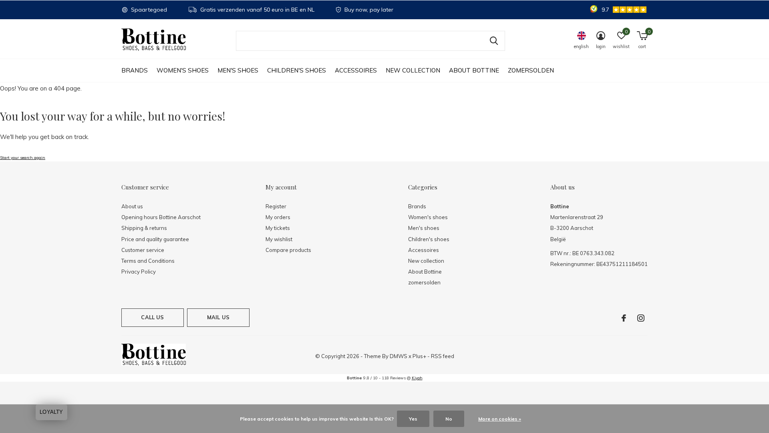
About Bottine (474, 70)
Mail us (218, 317)
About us (132, 206)
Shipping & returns (144, 228)
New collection (413, 70)
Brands (134, 70)
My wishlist (279, 239)
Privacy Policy (138, 271)
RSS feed (442, 356)
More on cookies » (499, 419)
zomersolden (531, 70)
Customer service (142, 250)
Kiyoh (417, 378)
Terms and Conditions (148, 261)
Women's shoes (183, 70)
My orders (278, 217)
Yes (413, 419)
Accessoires (356, 70)
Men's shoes (237, 70)
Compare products (288, 250)
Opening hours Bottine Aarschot (161, 217)
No (448, 419)
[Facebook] (624, 318)
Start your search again (22, 157)
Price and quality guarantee (155, 239)
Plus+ (419, 356)
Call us (152, 317)
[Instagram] (640, 318)
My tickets (278, 228)
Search (494, 41)
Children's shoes (296, 70)
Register (276, 206)
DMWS (398, 356)
